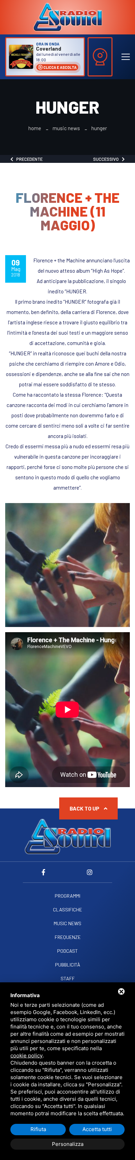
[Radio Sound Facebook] (45, 872)
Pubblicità (67, 964)
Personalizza (67, 1144)
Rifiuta (38, 1129)
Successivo (107, 159)
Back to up (85, 808)
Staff (68, 978)
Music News (66, 128)
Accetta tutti (97, 1129)
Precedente (28, 159)
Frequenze (68, 937)
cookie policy (26, 1055)
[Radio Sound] (67, 16)
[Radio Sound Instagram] (90, 872)
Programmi (67, 895)
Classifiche (67, 909)
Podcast (67, 951)
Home (34, 128)
